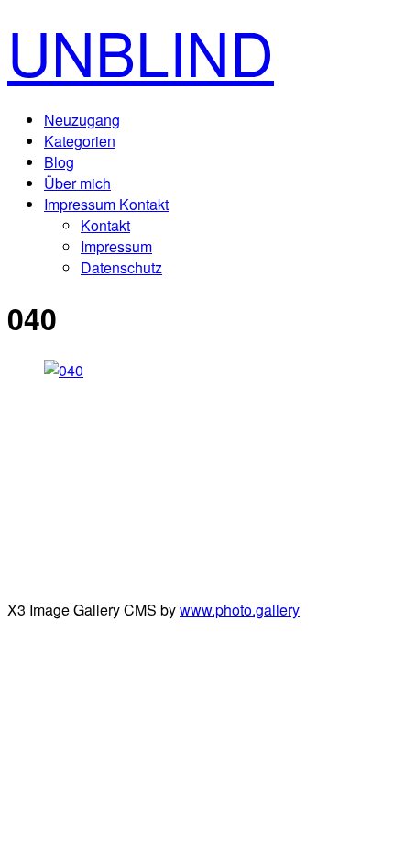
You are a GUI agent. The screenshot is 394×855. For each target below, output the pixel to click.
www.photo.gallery (240, 609)
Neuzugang (82, 119)
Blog (59, 161)
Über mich (77, 183)
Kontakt (105, 225)
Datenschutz (121, 267)
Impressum (116, 246)
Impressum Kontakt (106, 204)
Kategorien (79, 140)
